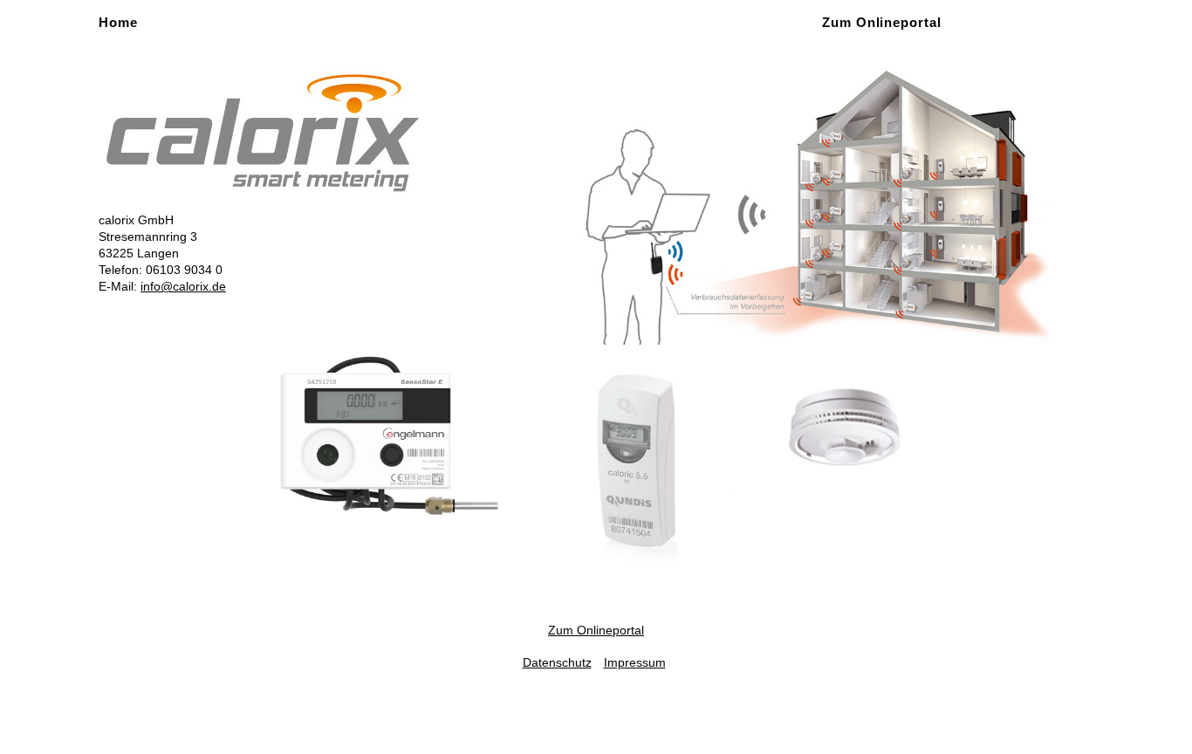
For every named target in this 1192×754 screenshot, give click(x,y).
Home (118, 22)
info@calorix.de (183, 286)
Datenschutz (557, 662)
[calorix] (263, 132)
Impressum (635, 662)
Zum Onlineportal (881, 22)
